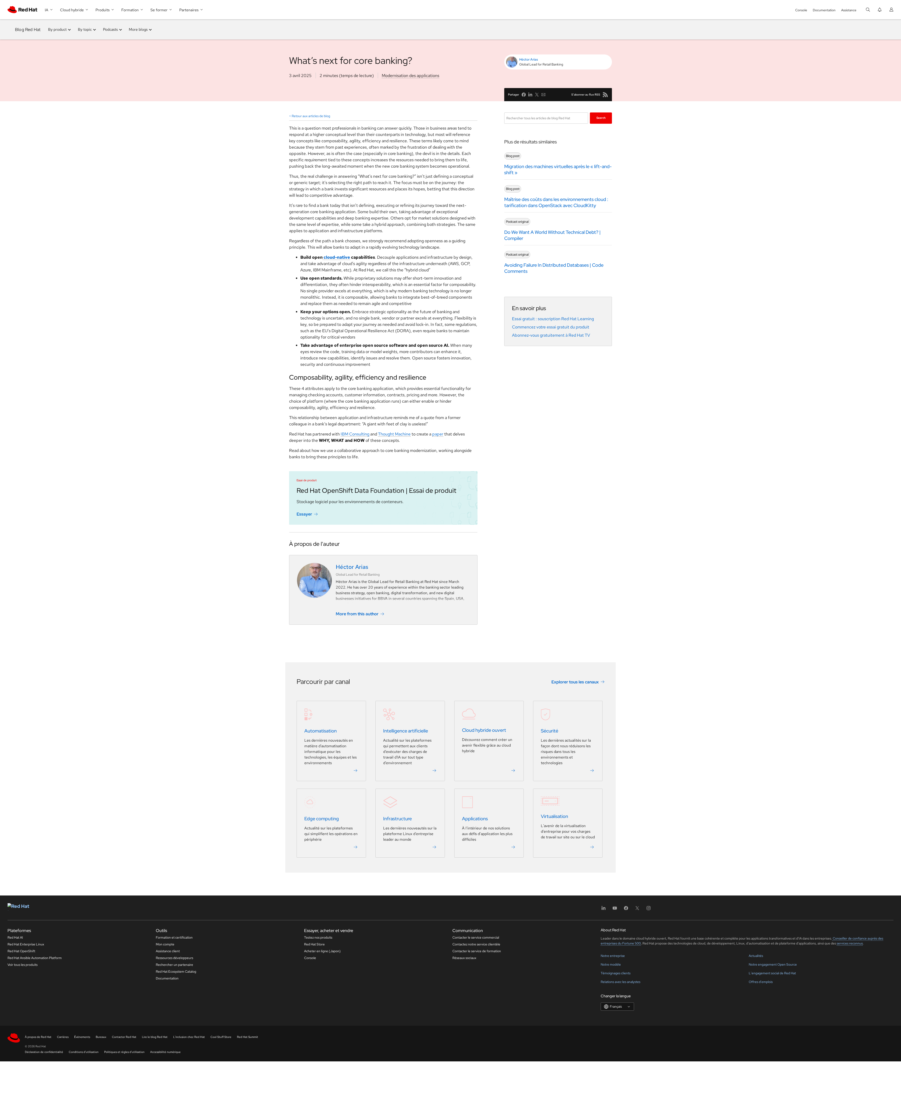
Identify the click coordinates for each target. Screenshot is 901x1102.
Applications (475, 819)
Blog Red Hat (28, 29)
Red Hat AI (15, 937)
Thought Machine (394, 434)
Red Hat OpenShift (21, 951)
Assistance (848, 10)
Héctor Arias (528, 59)
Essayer (304, 514)
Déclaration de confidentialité (44, 1052)
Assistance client (168, 951)
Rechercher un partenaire (174, 965)
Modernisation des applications (410, 75)
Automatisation (320, 731)
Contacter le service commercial (475, 937)
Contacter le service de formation (476, 951)
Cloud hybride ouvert (484, 730)
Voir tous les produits (23, 965)
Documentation (824, 10)
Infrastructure (397, 819)
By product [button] (57, 29)
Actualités (756, 956)
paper (437, 434)
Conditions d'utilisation (84, 1052)
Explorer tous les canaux (575, 682)
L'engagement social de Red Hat (772, 973)
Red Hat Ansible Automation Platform (35, 958)
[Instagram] (648, 909)
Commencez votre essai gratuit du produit (550, 327)
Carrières (63, 1037)
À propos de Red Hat (38, 1037)
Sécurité (549, 731)
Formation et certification (174, 937)
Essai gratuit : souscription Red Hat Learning (553, 318)
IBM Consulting (355, 434)
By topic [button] (85, 29)
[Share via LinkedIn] (530, 94)
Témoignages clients (615, 973)
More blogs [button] (138, 29)
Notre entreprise (613, 956)
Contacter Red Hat (124, 1037)
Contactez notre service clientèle (476, 944)
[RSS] (605, 94)
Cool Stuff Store (220, 1037)
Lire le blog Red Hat (155, 1037)
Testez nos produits (318, 937)
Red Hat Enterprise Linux (26, 944)
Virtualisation (554, 816)
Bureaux (101, 1037)
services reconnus (850, 943)
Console (801, 10)
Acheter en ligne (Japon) (322, 951)
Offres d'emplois (761, 982)
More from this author (357, 614)
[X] (637, 909)
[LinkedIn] (603, 909)
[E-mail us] (543, 94)
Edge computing (321, 819)
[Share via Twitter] (537, 94)
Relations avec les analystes (620, 982)
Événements (82, 1037)
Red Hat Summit (247, 1037)
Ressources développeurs (174, 958)
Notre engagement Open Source (773, 964)
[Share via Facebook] (524, 94)
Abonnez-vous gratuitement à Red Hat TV (551, 335)
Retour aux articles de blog (311, 116)
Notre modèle (611, 964)
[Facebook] (626, 909)
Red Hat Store (314, 944)
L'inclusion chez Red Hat (189, 1037)
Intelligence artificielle (405, 731)
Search (601, 118)
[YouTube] (615, 909)
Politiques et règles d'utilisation (124, 1052)
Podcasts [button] (110, 29)
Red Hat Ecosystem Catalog (176, 971)
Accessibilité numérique (165, 1052)
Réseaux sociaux (464, 958)
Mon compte (165, 944)
